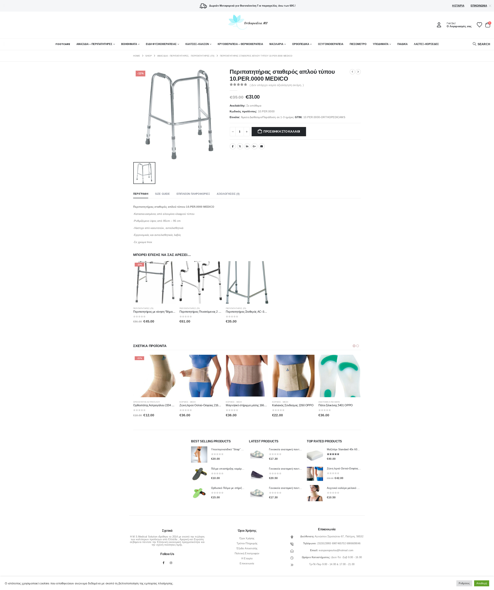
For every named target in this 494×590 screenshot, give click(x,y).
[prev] (352, 71)
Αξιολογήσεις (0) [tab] (228, 193)
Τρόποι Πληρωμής (247, 543)
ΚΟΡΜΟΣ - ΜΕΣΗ (187, 402)
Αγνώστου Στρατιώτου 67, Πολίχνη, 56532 (339, 536)
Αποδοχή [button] (481, 583)
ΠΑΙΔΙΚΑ (402, 44)
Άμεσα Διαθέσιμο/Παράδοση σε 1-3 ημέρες (267, 117)
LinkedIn (247, 146)
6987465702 (339, 543)
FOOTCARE (63, 44)
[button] (481, 44)
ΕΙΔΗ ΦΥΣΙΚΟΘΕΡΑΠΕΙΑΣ (161, 44)
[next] (358, 71)
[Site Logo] (247, 22)
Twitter (240, 146)
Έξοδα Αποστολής (246, 548)
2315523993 (324, 543)
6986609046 (353, 543)
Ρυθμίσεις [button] (464, 583)
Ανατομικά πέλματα (329, 402)
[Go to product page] (200, 282)
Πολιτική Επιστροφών (247, 553)
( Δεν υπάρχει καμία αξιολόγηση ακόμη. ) (277, 85)
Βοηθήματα (129, 44)
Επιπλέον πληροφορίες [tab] (193, 193)
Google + (254, 146)
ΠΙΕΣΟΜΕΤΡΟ (358, 44)
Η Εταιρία (458, 6)
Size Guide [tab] (162, 193)
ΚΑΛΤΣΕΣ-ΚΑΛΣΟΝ (197, 44)
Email (262, 146)
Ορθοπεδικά (300, 44)
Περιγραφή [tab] (140, 193)
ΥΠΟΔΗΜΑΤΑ (380, 44)
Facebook (233, 146)
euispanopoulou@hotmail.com (336, 550)
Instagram (171, 563)
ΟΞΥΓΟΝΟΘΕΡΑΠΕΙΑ (330, 44)
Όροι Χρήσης (246, 538)
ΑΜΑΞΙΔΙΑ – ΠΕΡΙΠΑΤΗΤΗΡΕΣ (94, 44)
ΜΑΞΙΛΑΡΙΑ (276, 44)
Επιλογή (169, 361)
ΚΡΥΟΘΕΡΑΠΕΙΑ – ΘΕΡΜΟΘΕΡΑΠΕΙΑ (240, 44)
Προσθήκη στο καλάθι (281, 131)
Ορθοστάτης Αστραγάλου (146, 402)
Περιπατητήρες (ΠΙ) (143, 308)
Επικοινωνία (479, 6)
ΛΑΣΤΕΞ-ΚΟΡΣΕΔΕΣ (426, 44)
